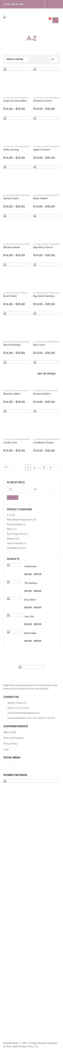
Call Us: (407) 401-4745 (13, 4)
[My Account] (37, 20)
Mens (10, 529)
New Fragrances (16, 533)
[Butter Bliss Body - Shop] (12, 20)
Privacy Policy (10, 743)
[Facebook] (57, 4)
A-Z (4, 98)
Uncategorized (14, 548)
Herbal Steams (15, 524)
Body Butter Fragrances (18, 98)
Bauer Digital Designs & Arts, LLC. (23, 1046)
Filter (12, 497)
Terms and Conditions (14, 738)
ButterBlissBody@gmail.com (27, 713)
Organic (11, 538)
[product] (16, 80)
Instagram (14, 766)
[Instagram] (52, 4)
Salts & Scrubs (14, 543)
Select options (24, 73)
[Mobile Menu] (55, 20)
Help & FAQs (9, 732)
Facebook (7, 766)
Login (6, 749)
